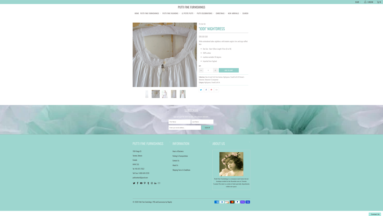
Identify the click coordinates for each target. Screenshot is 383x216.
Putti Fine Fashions (170, 13)
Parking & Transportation (180, 156)
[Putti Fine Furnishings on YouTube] (141, 183)
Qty (200, 66)
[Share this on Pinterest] (211, 89)
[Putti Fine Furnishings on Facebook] (137, 183)
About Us (175, 165)
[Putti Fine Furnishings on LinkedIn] (155, 183)
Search (245, 13)
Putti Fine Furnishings (191, 7)
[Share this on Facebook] (206, 89)
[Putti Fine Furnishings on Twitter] (134, 183)
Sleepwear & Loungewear (211, 79)
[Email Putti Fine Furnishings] (159, 183)
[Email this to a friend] (216, 89)
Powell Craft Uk (215, 82)
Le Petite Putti (188, 13)
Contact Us (176, 160)
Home (137, 13)
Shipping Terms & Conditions (181, 170)
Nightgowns (226, 77)
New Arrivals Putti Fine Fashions (214, 77)
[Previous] (136, 55)
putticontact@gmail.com (140, 177)
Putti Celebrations (204, 13)
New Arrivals (233, 13)
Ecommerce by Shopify (165, 202)
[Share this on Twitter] (201, 89)
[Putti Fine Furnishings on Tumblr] (148, 183)
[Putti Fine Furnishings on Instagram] (151, 183)
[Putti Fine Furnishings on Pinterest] (144, 183)
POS (154, 202)
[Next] (193, 55)
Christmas (220, 13)
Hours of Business (178, 151)
